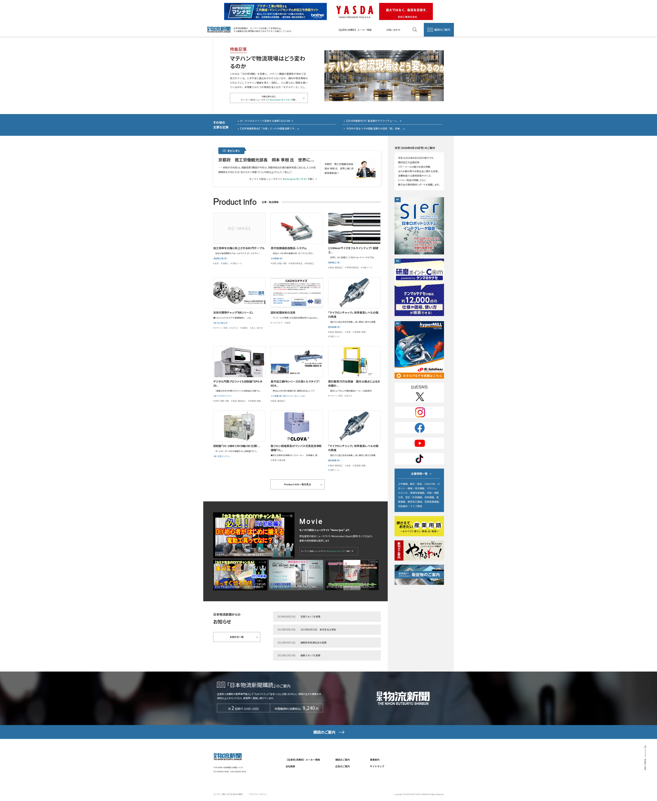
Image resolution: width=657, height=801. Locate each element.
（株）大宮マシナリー (222, 456)
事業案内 (374, 759)
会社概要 (290, 766)
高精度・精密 (360, 331)
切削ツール (237, 263)
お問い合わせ (393, 29)
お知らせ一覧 (237, 637)
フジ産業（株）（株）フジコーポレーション (288, 395)
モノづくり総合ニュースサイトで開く (281, 179)
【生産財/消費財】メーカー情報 (354, 29)
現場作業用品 (296, 263)
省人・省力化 (257, 327)
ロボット (234, 327)
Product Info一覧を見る (297, 484)
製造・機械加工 (336, 267)
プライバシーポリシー (258, 794)
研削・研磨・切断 (279, 263)
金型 (217, 263)
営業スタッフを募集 (310, 616)
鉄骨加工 (310, 263)
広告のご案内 (342, 766)
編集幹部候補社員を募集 (313, 642)
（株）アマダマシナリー (222, 395)
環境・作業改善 (279, 460)
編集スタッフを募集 (310, 655)
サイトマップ (377, 766)
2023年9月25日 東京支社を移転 (318, 629)
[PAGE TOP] (645, 758)
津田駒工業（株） (220, 258)
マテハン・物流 (221, 327)
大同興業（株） (277, 258)
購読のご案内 (442, 30)
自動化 (225, 263)
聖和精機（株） (334, 326)
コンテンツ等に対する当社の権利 (228, 794)
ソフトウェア (277, 322)
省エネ (349, 395)
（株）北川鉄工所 (220, 322)
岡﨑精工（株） (334, 262)
